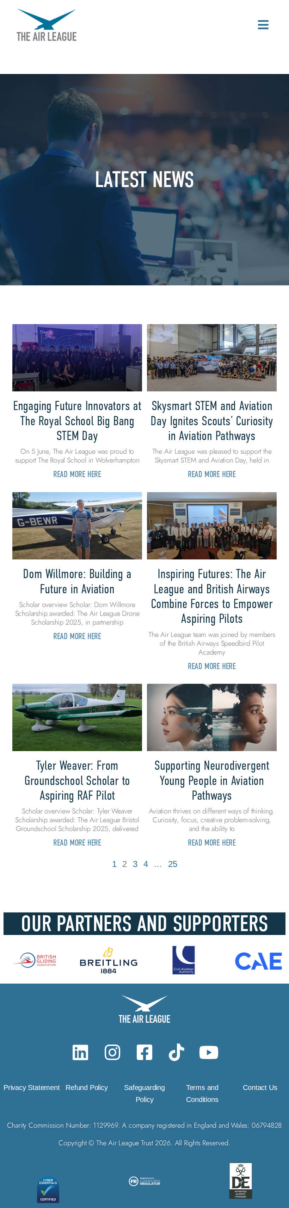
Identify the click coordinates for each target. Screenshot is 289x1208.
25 (172, 864)
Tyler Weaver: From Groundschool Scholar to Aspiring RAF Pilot (77, 780)
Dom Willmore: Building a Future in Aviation (77, 581)
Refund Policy (86, 1087)
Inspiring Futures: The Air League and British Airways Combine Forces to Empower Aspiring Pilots (212, 596)
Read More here (77, 474)
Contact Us (260, 1087)
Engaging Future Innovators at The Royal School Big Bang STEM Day (77, 420)
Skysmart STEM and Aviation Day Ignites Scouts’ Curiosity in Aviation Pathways (211, 420)
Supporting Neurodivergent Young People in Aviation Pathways (211, 780)
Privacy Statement (32, 1087)
